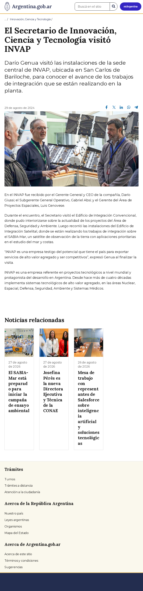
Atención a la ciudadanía (22, 492)
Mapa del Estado (16, 533)
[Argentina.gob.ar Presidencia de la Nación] (27, 6)
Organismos (13, 526)
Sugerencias (13, 567)
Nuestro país (13, 513)
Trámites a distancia (18, 485)
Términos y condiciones (21, 560)
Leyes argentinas (16, 520)
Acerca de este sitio (18, 554)
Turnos (9, 479)
